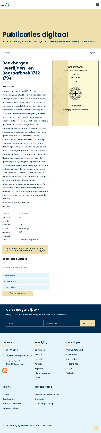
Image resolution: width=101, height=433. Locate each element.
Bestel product (18, 293)
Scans (69, 368)
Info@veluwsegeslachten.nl (19, 355)
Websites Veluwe (10, 408)
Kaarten (6, 394)
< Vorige (6, 52)
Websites (70, 373)
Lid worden (39, 350)
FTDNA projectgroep (43, 403)
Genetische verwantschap (47, 394)
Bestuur (38, 354)
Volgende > (93, 52)
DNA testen (39, 399)
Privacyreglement (42, 373)
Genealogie (17, 41)
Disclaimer (47, 425)
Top (96, 428)
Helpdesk (38, 368)
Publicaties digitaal (36, 41)
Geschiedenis (9, 399)
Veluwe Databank (74, 350)
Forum (37, 377)
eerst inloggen (37, 250)
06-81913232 (12, 350)
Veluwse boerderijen (12, 403)
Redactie (38, 359)
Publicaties (71, 359)
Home (5, 41)
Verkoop (38, 364)
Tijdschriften (72, 364)
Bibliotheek (71, 354)
